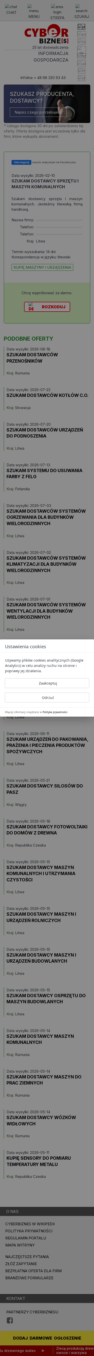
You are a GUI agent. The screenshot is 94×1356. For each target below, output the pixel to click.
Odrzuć (48, 697)
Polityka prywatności (55, 712)
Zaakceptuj (48, 683)
